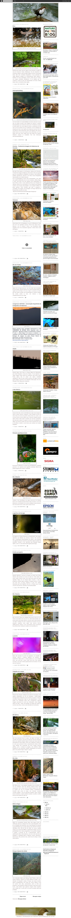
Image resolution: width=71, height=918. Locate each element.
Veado (14, 348)
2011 (46, 817)
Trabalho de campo (18, 671)
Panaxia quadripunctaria (20, 433)
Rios (14, 26)
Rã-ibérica (16, 715)
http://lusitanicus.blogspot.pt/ (49, 849)
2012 (46, 815)
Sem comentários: (21, 84)
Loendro (15, 636)
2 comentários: (21, 383)
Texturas (15, 200)
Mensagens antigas (37, 896)
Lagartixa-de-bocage (19, 513)
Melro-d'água (16, 804)
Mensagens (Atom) (22, 898)
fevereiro (48, 807)
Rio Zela (15, 758)
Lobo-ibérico (16, 389)
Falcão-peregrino (18, 552)
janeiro (47, 809)
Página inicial (23, 896)
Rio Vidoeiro (16, 477)
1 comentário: (20, 231)
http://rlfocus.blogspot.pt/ (48, 850)
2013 (46, 813)
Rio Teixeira (16, 594)
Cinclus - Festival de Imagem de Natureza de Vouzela (26, 147)
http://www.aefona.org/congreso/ (20, 340)
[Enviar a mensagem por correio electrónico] (27, 84)
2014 (46, 811)
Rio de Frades (17, 264)
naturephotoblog (18, 90)
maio (47, 804)
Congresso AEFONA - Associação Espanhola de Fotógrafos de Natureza (27, 304)
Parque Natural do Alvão (20, 851)
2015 (46, 802)
